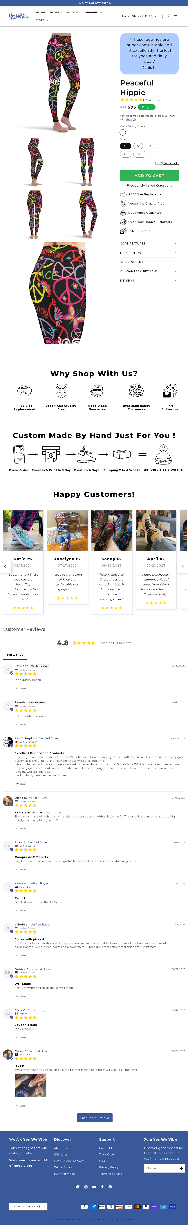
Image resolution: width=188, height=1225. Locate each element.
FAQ (102, 1161)
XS (126, 146)
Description (130, 253)
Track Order (107, 1154)
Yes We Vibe (68, 1219)
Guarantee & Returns (139, 271)
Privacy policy (105, 1219)
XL (126, 154)
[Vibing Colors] (122, 132)
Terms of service (125, 1219)
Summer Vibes (64, 1173)
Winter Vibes (63, 1167)
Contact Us (107, 1148)
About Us (60, 1148)
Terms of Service (110, 1173)
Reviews (127, 280)
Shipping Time (132, 262)
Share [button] (23, 688)
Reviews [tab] (11, 654)
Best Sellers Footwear (69, 1161)
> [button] (95, 1117)
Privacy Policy (108, 1167)
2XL (139, 154)
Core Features (132, 243)
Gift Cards (61, 1154)
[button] (56, 12)
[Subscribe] (181, 1168)
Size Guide (171, 163)
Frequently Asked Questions (149, 185)
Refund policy (87, 1219)
